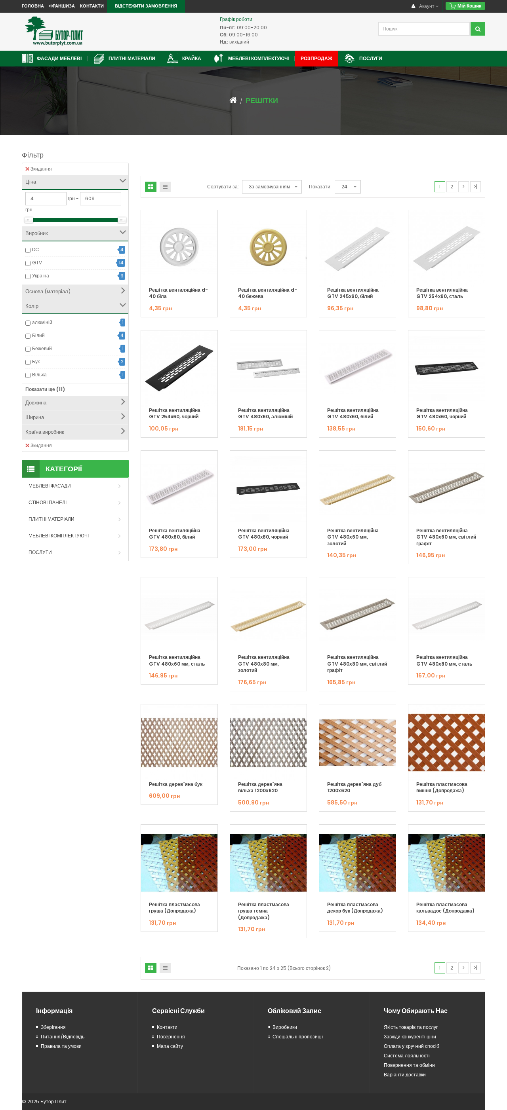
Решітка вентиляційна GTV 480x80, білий (174, 534)
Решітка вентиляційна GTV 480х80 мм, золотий (264, 664)
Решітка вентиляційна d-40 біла (178, 293)
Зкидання (41, 168)
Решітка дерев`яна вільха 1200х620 (260, 787)
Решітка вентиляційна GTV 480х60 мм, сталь (177, 660)
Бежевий (42, 348)
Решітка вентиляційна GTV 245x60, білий (353, 293)
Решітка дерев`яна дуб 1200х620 (354, 787)
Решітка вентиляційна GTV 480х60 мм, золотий (353, 537)
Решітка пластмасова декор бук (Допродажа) (355, 908)
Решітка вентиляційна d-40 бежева (267, 293)
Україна (40, 275)
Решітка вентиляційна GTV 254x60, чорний (174, 413)
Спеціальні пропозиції (298, 1036)
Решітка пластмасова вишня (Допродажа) (441, 787)
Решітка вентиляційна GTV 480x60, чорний (442, 413)
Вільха (39, 374)
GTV (37, 262)
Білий (38, 335)
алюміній (42, 322)
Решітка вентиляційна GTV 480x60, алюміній (265, 413)
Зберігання (53, 1027)
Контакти (92, 6)
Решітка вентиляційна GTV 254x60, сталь (442, 293)
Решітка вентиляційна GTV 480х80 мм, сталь (444, 660)
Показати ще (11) (45, 389)
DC (35, 249)
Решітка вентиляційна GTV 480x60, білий (353, 413)
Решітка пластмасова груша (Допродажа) (174, 908)
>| (475, 186)
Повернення (171, 1036)
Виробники (285, 1027)
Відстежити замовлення (146, 6)
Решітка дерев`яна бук (175, 784)
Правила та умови (61, 1046)
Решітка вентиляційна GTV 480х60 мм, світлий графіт (446, 537)
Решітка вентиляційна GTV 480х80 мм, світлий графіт (357, 664)
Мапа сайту (170, 1046)
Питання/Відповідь (62, 1036)
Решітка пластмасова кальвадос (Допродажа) (445, 908)
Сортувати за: (223, 186)
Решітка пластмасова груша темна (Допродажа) (263, 911)
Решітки (262, 100)
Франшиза (62, 6)
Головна (33, 6)
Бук (36, 361)
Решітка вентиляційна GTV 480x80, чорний (264, 534)
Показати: (320, 186)
